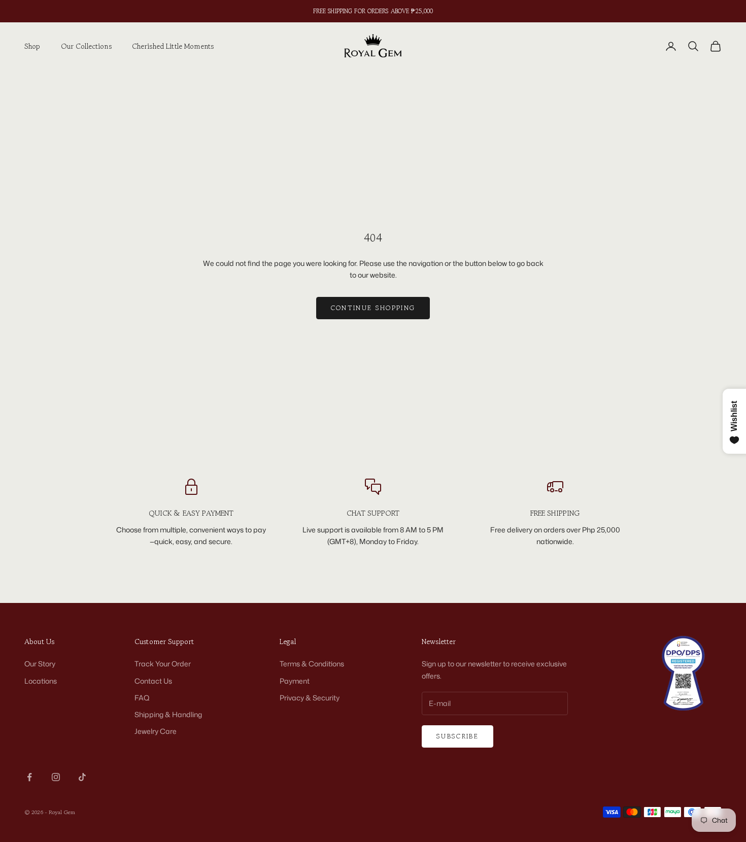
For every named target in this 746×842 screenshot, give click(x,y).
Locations (40, 681)
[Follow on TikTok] (82, 777)
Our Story (39, 663)
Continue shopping (373, 308)
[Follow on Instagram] (56, 777)
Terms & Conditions (312, 663)
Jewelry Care (155, 731)
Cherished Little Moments (173, 46)
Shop (32, 46)
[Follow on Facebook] (29, 777)
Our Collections (86, 46)
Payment (295, 681)
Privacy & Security (310, 697)
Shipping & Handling (168, 714)
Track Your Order (162, 663)
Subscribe (457, 736)
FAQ (142, 697)
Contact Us (153, 681)
